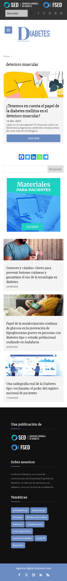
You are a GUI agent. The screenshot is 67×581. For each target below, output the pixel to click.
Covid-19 (40, 538)
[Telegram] (45, 157)
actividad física (20, 510)
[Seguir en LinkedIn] (55, 13)
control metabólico (22, 538)
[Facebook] (21, 157)
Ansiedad (17, 517)
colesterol (18, 524)
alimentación (38, 510)
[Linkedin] (33, 157)
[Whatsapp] (39, 157)
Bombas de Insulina (37, 517)
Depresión (18, 545)
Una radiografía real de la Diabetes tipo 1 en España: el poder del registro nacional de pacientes (32, 388)
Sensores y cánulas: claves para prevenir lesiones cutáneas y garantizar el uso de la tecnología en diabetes (31, 275)
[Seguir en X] (44, 13)
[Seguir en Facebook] (38, 13)
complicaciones (35, 524)
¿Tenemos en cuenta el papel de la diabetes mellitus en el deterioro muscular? (32, 111)
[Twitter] (27, 157)
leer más (33, 138)
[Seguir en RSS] (61, 13)
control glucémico (22, 531)
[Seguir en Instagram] (50, 13)
